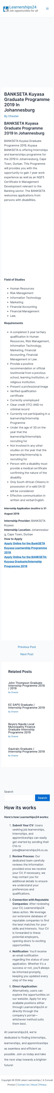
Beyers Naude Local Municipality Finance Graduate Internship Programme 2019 (21, 728)
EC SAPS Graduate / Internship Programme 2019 (26, 706)
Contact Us (23, 1084)
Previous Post (27, 647)
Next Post (26, 654)
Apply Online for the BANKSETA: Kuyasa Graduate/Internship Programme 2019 (25, 561)
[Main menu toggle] (47, 8)
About (34, 1084)
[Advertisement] (27, 49)
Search (8, 791)
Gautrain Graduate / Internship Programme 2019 (26, 750)
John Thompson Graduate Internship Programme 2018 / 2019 (26, 685)
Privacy (42, 1084)
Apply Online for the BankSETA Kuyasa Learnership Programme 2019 (25, 548)
